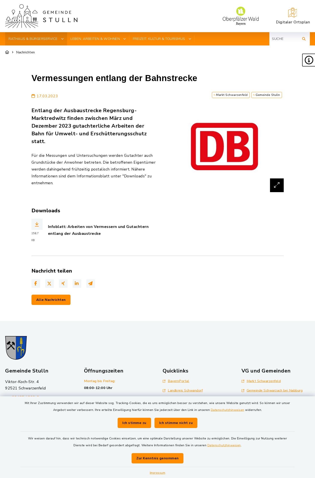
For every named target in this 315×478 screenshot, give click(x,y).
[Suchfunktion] (304, 38)
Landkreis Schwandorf (185, 390)
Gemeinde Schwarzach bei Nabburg (275, 390)
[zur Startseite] (41, 16)
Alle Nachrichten (51, 299)
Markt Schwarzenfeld (264, 381)
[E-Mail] (90, 283)
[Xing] (63, 283)
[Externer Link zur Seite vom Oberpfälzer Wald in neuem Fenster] (240, 16)
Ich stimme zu (134, 423)
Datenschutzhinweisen (227, 410)
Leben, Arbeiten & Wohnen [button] (95, 38)
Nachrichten (25, 52)
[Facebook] (36, 283)
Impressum (157, 473)
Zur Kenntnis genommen (157, 458)
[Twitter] (49, 283)
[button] (308, 60)
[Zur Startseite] (7, 52)
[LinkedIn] (77, 283)
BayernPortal (178, 381)
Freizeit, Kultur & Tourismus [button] (159, 38)
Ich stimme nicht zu (176, 423)
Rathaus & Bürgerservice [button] (33, 38)
